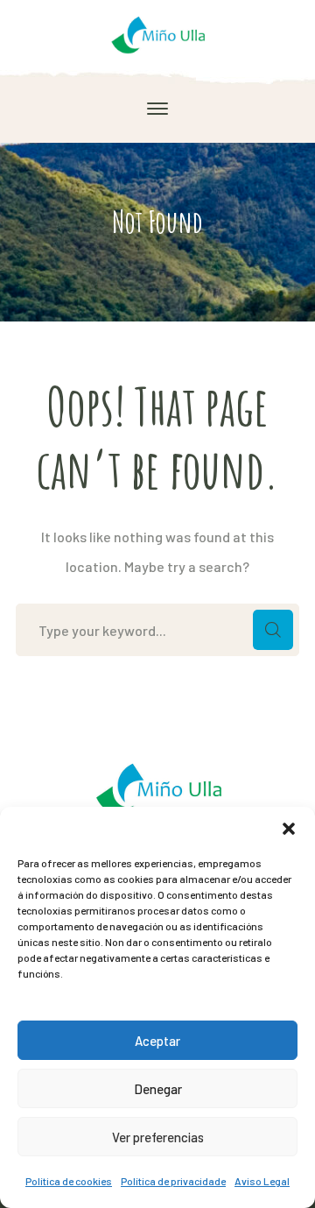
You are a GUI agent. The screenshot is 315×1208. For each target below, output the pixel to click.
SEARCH (273, 630)
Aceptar (157, 1041)
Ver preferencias (158, 1137)
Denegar (158, 1089)
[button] (289, 828)
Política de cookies (68, 1181)
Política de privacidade (173, 1181)
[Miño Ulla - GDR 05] (157, 33)
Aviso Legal (262, 1181)
